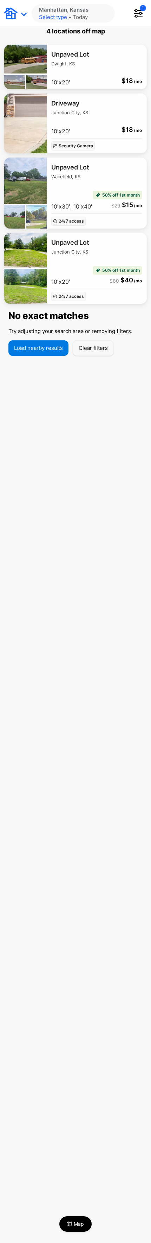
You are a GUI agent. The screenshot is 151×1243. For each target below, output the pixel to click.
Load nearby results (38, 348)
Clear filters (93, 348)
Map (79, 1224)
